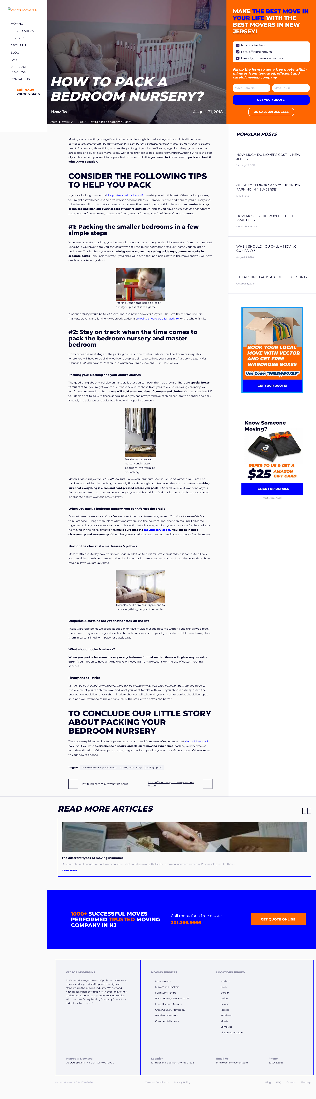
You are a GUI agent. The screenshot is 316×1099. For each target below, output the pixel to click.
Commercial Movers (167, 1021)
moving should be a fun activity (158, 318)
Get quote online (278, 919)
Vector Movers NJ (61, 121)
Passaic (225, 1004)
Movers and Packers (167, 986)
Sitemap (306, 1082)
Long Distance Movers (168, 1004)
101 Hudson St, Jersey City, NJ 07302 (172, 1062)
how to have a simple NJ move (99, 767)
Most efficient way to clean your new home (171, 784)
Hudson (225, 981)
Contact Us (20, 79)
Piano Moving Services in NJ (172, 998)
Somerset (226, 1026)
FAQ (14, 60)
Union (224, 998)
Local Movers (163, 981)
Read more (69, 870)
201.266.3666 (186, 922)
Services (18, 38)
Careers (291, 1082)
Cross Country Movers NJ (170, 1009)
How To (59, 111)
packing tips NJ (153, 767)
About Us (18, 45)
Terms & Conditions (157, 1082)
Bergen (225, 992)
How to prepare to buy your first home (104, 783)
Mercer (225, 1009)
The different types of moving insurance (93, 858)
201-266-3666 (278, 112)
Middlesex (227, 1015)
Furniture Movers (165, 992)
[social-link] (286, 975)
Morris (224, 1021)
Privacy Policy (182, 1082)
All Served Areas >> (232, 1032)
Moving (17, 23)
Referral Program (19, 69)
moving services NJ (157, 529)
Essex (224, 986)
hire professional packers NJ (124, 195)
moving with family (131, 767)
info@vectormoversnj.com (232, 1062)
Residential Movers (166, 1015)
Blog (15, 52)
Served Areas (22, 31)
